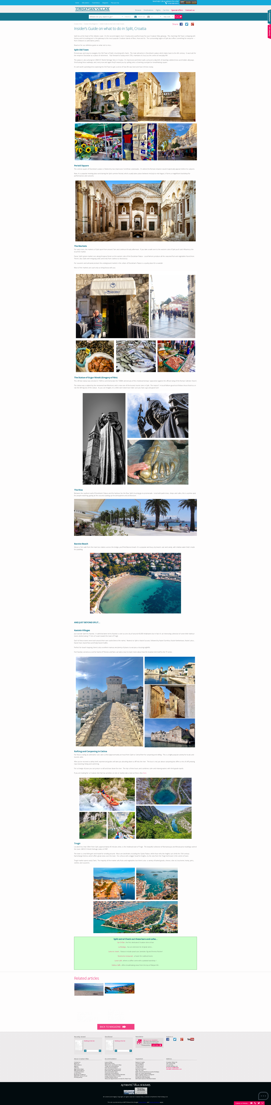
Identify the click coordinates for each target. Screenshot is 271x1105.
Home (77, 3)
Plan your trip (115, 3)
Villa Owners (78, 1065)
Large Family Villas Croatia (113, 1076)
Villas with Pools (109, 1063)
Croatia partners (79, 1072)
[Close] (269, 11)
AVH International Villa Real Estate (146, 1078)
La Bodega (122, 947)
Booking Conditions (80, 1074)
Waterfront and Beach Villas (113, 1065)
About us (76, 1063)
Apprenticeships (79, 1069)
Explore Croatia (140, 1062)
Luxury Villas (108, 1062)
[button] (122, 17)
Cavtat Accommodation (112, 1073)
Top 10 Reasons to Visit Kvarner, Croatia (115, 1015)
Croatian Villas (78, 24)
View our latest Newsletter (143, 1073)
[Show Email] (251, 1103)
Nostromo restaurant (125, 956)
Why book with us (79, 1070)
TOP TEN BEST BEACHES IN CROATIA (87, 1017)
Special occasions (141, 1069)
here (144, 773)
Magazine (105, 3)
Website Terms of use (80, 1076)
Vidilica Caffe (116, 965)
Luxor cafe (118, 961)
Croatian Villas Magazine (91, 24)
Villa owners (85, 3)
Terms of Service (154, 1102)
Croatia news (139, 1067)
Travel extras (140, 1066)
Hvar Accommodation (111, 1067)
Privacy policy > (146, 1045)
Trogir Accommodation (112, 1066)
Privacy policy (78, 1077)
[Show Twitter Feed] (258, 1103)
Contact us (77, 1062)
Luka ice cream (114, 951)
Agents (76, 1066)
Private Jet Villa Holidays (143, 1077)
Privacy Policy (142, 1102)
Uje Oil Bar (121, 942)
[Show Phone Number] (255, 1103)
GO (177, 17)
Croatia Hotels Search (111, 1077)
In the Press (77, 1073)
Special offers (140, 1065)
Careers (76, 1067)
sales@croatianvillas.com (174, 1069)
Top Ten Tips (140, 1070)
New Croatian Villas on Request (145, 1074)
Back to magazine (110, 1026)
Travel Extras (96, 3)
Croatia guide (140, 1063)
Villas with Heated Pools (143, 1076)
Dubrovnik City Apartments (113, 1070)
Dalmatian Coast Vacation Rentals (115, 1074)
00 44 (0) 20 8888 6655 (172, 1067)
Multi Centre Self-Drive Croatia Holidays (147, 1072)
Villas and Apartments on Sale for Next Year (118, 1078)
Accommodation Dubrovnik (113, 1069)
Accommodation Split (111, 1072)
